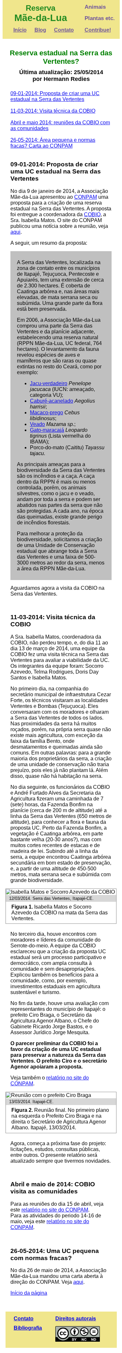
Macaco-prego (46, 412)
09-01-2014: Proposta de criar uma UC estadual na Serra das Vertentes (55, 96)
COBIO (92, 214)
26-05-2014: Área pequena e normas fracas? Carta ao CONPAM (52, 143)
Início (20, 30)
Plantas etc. (100, 18)
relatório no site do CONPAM (54, 1210)
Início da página (28, 1293)
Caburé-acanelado (51, 401)
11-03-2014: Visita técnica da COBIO (52, 111)
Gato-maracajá (47, 430)
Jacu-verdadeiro (48, 383)
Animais (95, 7)
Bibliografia (28, 1328)
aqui (15, 232)
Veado (37, 424)
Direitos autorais (75, 1318)
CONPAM (85, 197)
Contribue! (98, 30)
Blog (40, 30)
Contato (64, 30)
